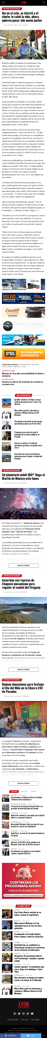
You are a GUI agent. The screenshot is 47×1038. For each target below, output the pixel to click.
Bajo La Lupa (25, 1020)
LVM (24, 366)
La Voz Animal (35, 1020)
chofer (35, 364)
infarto (18, 366)
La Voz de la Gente (12, 1020)
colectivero (8, 366)
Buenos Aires (25, 364)
